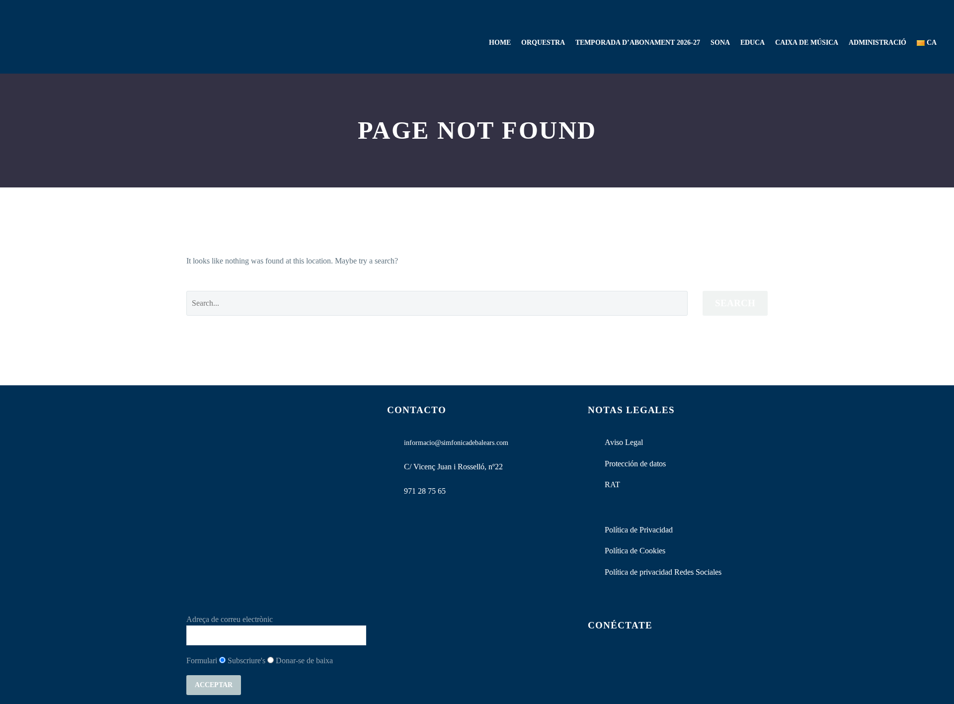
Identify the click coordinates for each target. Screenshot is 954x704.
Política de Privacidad (639, 530)
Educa (752, 42)
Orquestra (543, 42)
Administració (877, 42)
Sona (720, 42)
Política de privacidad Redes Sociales (663, 572)
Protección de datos (635, 463)
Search (735, 303)
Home (500, 42)
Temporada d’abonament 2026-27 (637, 42)
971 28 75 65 (425, 491)
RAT (612, 484)
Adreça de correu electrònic (229, 619)
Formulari (201, 660)
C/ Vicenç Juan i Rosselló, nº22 (453, 466)
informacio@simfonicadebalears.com (456, 442)
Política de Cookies (635, 550)
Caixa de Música (806, 42)
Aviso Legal (624, 442)
